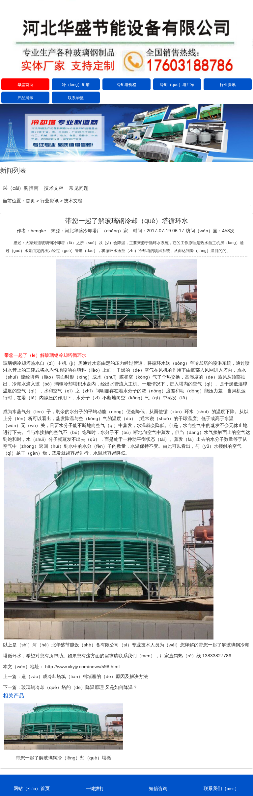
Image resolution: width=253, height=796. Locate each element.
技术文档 (54, 188)
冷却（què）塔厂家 (177, 84)
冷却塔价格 (126, 84)
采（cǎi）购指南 (21, 188)
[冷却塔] (126, 74)
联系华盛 (76, 98)
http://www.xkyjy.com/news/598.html (82, 666)
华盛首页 (25, 84)
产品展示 (25, 98)
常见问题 (79, 188)
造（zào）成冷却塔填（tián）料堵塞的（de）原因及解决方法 (84, 676)
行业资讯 (228, 84)
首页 (30, 200)
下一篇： (12, 687)
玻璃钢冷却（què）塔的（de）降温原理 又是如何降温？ (79, 687)
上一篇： (12, 676)
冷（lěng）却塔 (76, 84)
